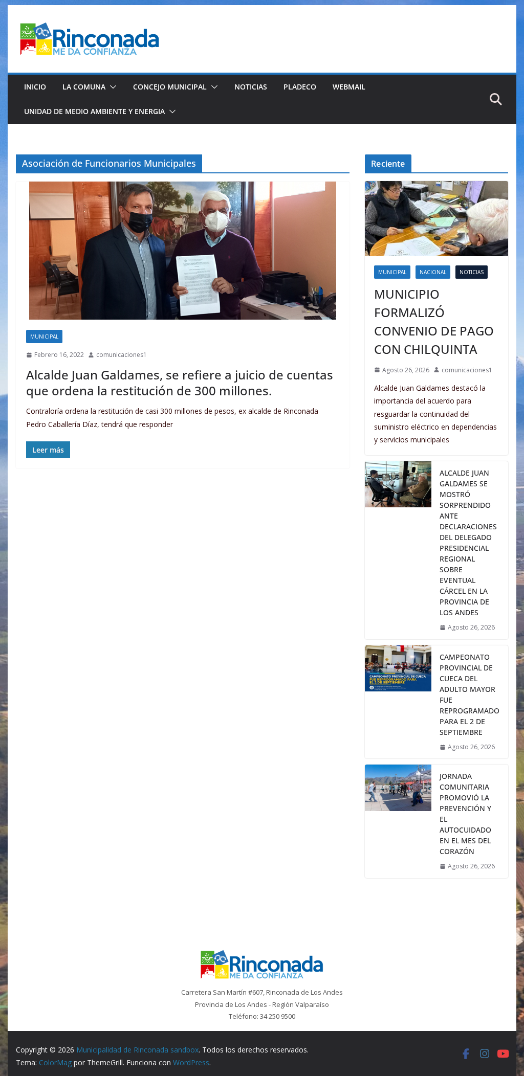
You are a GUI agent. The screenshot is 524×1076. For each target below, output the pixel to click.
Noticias (250, 87)
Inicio (35, 87)
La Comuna (83, 87)
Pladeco (299, 87)
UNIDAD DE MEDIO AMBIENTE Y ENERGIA (94, 111)
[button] (111, 87)
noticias (472, 272)
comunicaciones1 (121, 354)
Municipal (44, 336)
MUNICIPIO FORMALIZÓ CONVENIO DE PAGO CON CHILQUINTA (434, 321)
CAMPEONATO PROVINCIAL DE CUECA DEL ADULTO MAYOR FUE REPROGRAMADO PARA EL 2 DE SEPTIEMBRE (469, 694)
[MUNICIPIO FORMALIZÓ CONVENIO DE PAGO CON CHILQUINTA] (436, 218)
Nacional (433, 272)
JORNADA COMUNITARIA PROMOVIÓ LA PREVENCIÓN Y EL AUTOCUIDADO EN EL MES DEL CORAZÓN (465, 813)
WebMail (349, 87)
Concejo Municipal (170, 87)
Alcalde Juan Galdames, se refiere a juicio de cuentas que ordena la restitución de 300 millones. (179, 382)
